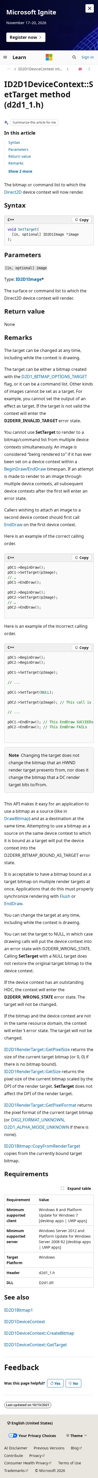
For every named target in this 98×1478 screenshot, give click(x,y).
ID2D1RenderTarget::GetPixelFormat (40, 1105)
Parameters (18, 149)
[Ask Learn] (80, 69)
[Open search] (74, 57)
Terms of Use (69, 1462)
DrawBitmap (16, 818)
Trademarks (14, 1470)
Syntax (14, 142)
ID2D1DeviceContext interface (41, 68)
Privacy (35, 1455)
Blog (75, 1447)
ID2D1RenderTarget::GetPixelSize (37, 1049)
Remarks (16, 163)
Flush (65, 896)
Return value (19, 156)
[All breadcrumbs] (8, 69)
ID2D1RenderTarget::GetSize (32, 1071)
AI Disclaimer (15, 1447)
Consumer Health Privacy (26, 1462)
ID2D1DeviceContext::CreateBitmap (39, 1333)
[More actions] (89, 69)
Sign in (88, 57)
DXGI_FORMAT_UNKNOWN (37, 1120)
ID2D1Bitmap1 (18, 1310)
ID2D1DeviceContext (24, 1321)
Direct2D (13, 192)
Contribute (13, 1455)
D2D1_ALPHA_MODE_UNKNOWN (36, 1127)
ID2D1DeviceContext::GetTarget (35, 1345)
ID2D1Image (29, 279)
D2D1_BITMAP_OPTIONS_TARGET (54, 376)
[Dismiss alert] (89, 8)
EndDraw (37, 469)
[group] (49, 697)
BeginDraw (15, 469)
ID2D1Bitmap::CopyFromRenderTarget (42, 1146)
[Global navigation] (5, 57)
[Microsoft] (49, 57)
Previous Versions (49, 1447)
